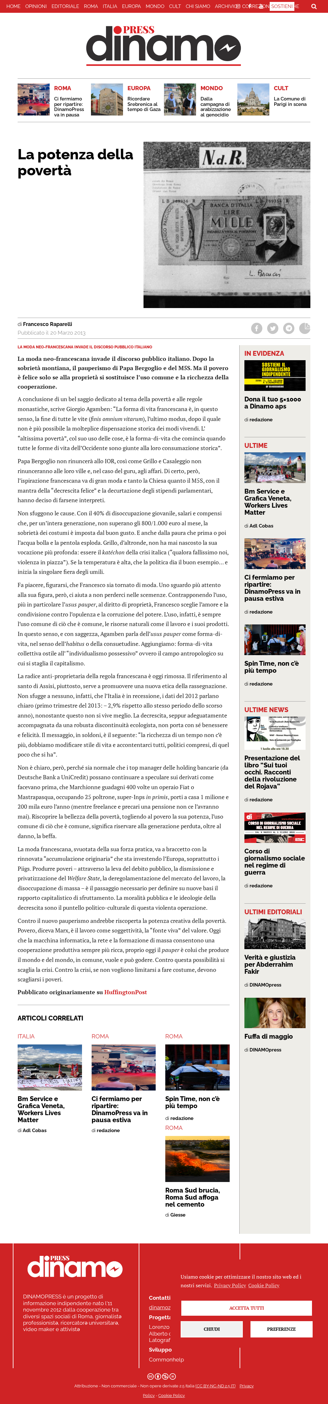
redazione (108, 1130)
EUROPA (131, 6)
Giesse (177, 1215)
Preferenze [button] (281, 1329)
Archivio (226, 6)
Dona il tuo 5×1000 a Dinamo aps (272, 402)
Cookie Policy (171, 1395)
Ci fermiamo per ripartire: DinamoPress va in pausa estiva (69, 109)
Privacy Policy (230, 1285)
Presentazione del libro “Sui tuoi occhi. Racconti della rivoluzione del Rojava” (272, 772)
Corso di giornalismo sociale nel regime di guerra (274, 861)
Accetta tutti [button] (246, 1308)
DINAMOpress (265, 985)
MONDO (155, 6)
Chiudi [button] (212, 1329)
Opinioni (36, 6)
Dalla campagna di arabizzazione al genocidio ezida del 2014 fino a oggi (217, 112)
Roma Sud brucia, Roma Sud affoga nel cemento (192, 1197)
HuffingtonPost (125, 992)
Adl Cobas (34, 1130)
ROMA (91, 6)
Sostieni (282, 6)
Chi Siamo (198, 6)
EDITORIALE (65, 6)
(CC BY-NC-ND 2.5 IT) (215, 1386)
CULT (175, 6)
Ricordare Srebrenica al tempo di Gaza (143, 104)
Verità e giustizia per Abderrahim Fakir (270, 964)
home (13, 6)
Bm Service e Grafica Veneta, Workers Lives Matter (41, 1109)
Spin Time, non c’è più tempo (192, 1102)
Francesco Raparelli (47, 324)
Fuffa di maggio (268, 1036)
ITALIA (110, 6)
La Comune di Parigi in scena (290, 101)
